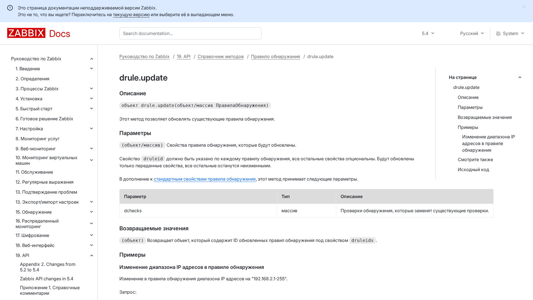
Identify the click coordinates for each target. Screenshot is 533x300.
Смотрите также (475, 159)
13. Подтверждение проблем (46, 192)
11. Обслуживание (34, 172)
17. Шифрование (32, 235)
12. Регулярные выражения (45, 182)
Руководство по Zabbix (36, 58)
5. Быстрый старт (34, 108)
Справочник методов (221, 56)
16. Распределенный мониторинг (37, 223)
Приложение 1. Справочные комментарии (50, 290)
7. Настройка (29, 128)
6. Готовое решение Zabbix (44, 118)
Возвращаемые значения (485, 117)
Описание (468, 97)
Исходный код (473, 169)
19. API (22, 255)
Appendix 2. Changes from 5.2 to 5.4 (48, 266)
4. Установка (29, 98)
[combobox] (191, 33)
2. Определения (32, 78)
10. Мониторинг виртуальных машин (46, 160)
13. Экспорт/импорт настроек (47, 202)
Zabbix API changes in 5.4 (46, 278)
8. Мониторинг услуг (38, 138)
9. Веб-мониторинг (36, 148)
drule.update (466, 87)
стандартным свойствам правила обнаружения (205, 179)
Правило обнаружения (275, 56)
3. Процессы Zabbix (37, 88)
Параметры (470, 107)
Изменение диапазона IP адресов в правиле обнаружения (488, 143)
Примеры (468, 127)
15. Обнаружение (34, 212)
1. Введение (28, 68)
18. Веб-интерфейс (35, 245)
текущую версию (131, 14)
